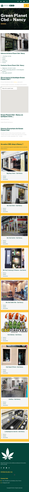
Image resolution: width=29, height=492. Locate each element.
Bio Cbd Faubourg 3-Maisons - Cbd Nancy (14, 270)
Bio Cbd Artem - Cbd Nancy (14, 205)
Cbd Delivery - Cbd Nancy (14, 334)
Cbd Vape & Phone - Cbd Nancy (14, 367)
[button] (14, 475)
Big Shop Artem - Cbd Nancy (14, 173)
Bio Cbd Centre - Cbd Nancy (14, 238)
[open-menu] (26, 5)
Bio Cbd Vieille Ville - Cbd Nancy (14, 302)
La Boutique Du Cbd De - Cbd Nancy (14, 431)
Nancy (15, 82)
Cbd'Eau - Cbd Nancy (14, 399)
